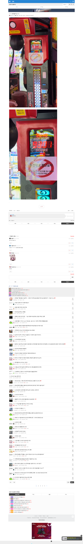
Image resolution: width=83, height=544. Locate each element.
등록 (72, 277)
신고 (14, 210)
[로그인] (71, 1)
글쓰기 (73, 4)
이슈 (66, 494)
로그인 (36, 515)
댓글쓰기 (67, 223)
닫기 (81, 535)
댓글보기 (67, 281)
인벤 (13, 1)
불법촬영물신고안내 (52, 517)
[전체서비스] (73, 1)
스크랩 (72, 210)
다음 (54, 223)
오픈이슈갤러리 (12, 4)
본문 (28, 223)
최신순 (17, 236)
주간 (33, 494)
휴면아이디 (12, 15)
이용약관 (29, 517)
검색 (68, 482)
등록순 (14, 236)
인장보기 (12, 220)
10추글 (66, 6)
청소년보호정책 (43, 517)
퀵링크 (44, 515)
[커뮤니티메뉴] (9, 1)
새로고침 (72, 236)
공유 (68, 210)
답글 (10, 250)
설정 (47, 515)
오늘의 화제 (17, 494)
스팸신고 (18, 210)
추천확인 (10, 210)
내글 (17, 6)
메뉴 (10, 220)
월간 (49, 494)
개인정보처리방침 (35, 517)
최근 (10, 482)
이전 (41, 223)
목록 (15, 223)
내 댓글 (41, 6)
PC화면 (40, 515)
